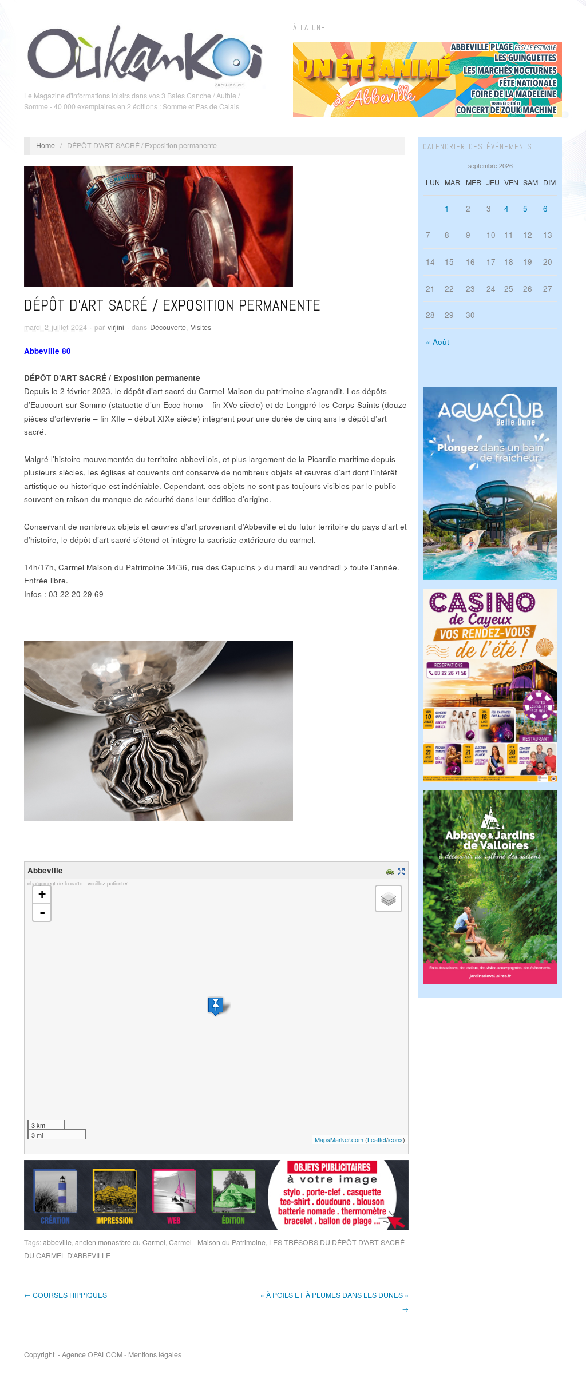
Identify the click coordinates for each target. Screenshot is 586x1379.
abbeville (57, 1242)
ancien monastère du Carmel (120, 1242)
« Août (437, 341)
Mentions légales (154, 1354)
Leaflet (376, 1139)
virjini (116, 327)
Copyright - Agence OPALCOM (73, 1354)
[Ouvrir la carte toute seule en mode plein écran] (402, 870)
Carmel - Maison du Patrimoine (217, 1242)
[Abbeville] (216, 1006)
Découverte (168, 327)
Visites (201, 327)
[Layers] (388, 898)
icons (395, 1139)
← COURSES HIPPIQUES (65, 1295)
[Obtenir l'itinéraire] (391, 870)
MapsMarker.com (339, 1139)
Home (45, 145)
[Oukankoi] (145, 54)
